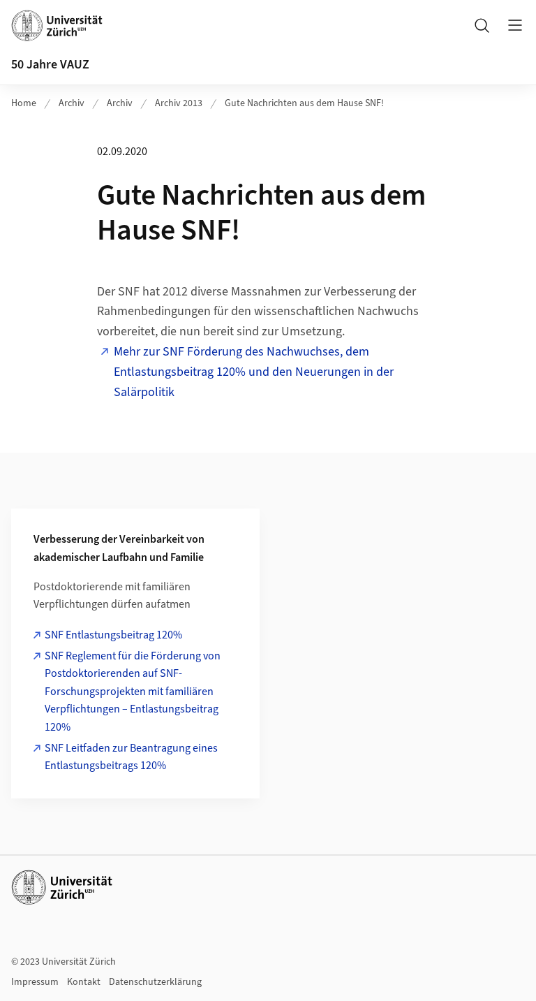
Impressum (35, 982)
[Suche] (481, 25)
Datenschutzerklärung (155, 982)
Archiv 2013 (178, 103)
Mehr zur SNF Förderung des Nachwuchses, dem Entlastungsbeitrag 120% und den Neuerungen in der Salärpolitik (254, 372)
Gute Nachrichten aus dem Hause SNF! (304, 103)
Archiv (71, 103)
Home (23, 103)
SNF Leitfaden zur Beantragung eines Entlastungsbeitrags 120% (131, 757)
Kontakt (83, 982)
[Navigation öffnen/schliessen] (515, 25)
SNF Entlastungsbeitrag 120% (113, 635)
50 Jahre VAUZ (50, 64)
